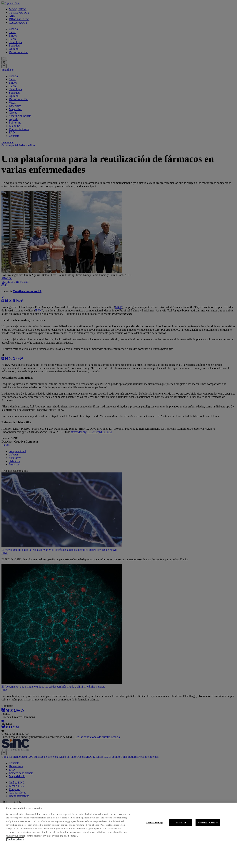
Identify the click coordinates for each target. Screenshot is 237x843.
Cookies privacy (15, 839)
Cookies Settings (154, 822)
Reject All (181, 822)
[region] (118, 823)
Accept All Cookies (207, 822)
